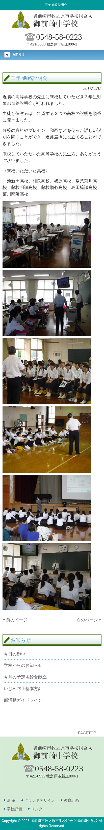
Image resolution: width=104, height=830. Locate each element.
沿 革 (11, 800)
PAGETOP (87, 733)
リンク (36, 809)
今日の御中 (14, 653)
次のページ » (88, 619)
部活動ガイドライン (23, 700)
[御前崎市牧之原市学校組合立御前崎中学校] (52, 28)
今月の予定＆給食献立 (25, 676)
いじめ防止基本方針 (23, 688)
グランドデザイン (39, 800)
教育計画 (71, 800)
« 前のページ (15, 619)
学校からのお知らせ (23, 665)
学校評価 (14, 809)
